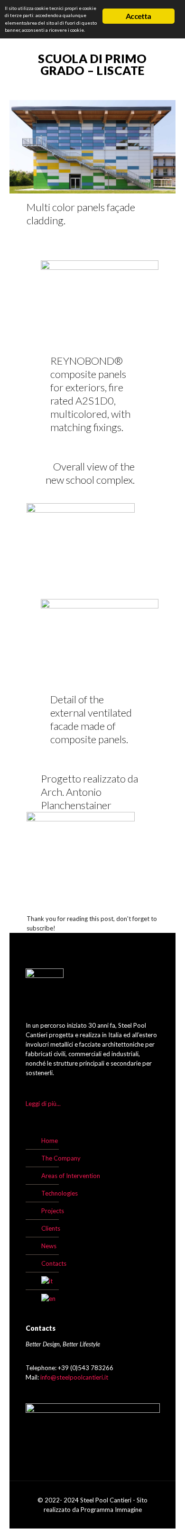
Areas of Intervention (70, 1175)
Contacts (53, 1263)
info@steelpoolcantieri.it (74, 1377)
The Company (61, 1158)
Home (49, 1140)
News (48, 1246)
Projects (52, 1211)
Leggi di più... (43, 1103)
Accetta (138, 15)
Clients (50, 1228)
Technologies (59, 1193)
